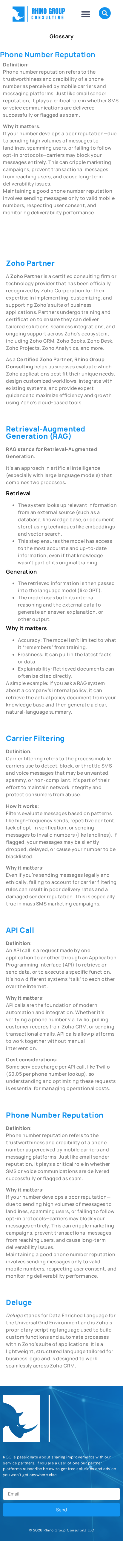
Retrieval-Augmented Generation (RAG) (45, 432)
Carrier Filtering (35, 738)
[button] (86, 14)
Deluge (19, 1302)
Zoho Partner (30, 263)
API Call (20, 930)
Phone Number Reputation (55, 1115)
